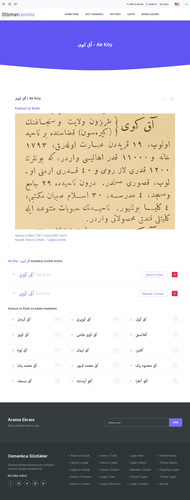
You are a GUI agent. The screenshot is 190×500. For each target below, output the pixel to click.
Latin (131, 14)
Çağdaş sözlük (56, 239)
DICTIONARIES (94, 14)
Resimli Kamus (168, 455)
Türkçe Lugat (167, 476)
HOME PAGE (72, 14)
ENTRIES (115, 14)
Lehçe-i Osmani (109, 469)
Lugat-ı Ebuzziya (109, 483)
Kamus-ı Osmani (80, 483)
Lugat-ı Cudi (107, 476)
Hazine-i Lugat (79, 462)
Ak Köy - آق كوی (19, 261)
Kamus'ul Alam (27, 108)
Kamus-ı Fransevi (80, 476)
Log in (165, 4)
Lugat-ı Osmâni (138, 483)
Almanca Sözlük (80, 455)
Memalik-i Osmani (152, 293)
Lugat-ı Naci (136, 455)
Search (152, 4)
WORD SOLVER (150, 14)
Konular (164, 483)
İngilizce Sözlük (80, 469)
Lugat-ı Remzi (137, 462)
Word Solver (136, 4)
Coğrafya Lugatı (169, 469)
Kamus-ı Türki (108, 455)
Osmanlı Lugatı (138, 476)
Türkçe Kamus (168, 462)
